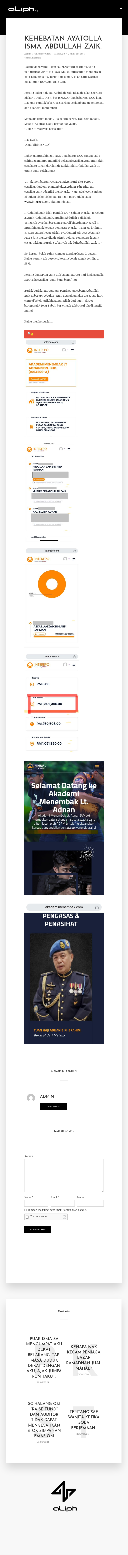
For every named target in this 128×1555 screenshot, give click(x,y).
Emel (55, 1197)
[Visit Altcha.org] (64, 1217)
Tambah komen (32, 57)
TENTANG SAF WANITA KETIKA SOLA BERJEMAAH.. (84, 1420)
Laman (81, 1197)
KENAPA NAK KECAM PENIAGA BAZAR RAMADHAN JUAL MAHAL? (84, 1358)
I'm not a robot (38, 1216)
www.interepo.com (36, 201)
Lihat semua (53, 1107)
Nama (28, 1197)
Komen (28, 1156)
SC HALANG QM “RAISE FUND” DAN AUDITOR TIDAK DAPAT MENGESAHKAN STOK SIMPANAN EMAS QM (44, 1420)
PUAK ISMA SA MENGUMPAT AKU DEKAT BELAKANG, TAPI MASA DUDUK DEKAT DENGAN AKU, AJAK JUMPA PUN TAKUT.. (44, 1358)
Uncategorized (42, 54)
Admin (27, 54)
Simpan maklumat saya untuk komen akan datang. (57, 1210)
